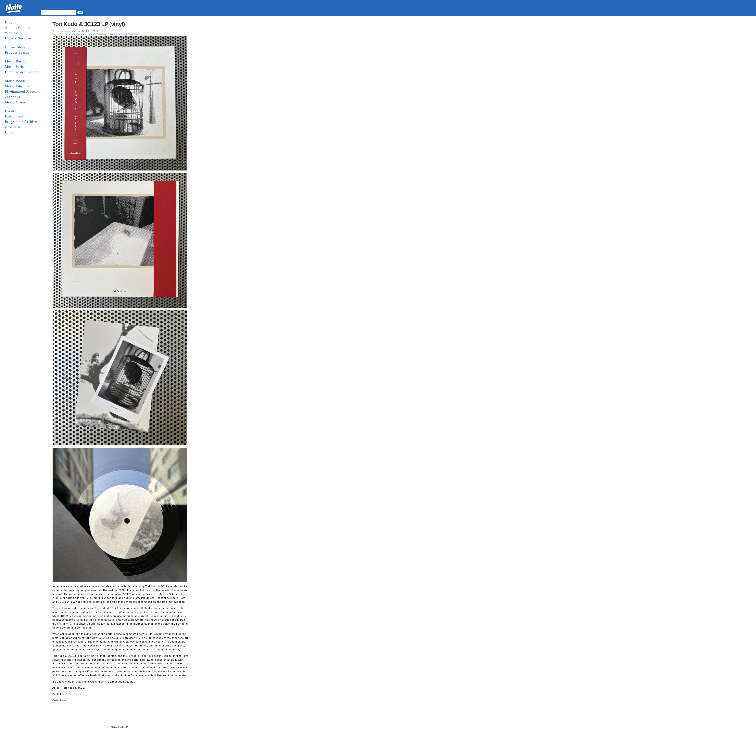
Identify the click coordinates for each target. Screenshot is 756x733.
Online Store (15, 47)
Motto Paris (14, 67)
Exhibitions (14, 116)
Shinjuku (102, 34)
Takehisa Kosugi (117, 34)
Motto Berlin (15, 61)
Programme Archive (21, 122)
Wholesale (13, 33)
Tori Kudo (133, 34)
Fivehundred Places (20, 91)
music (67, 31)
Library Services (18, 38)
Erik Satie (64, 34)
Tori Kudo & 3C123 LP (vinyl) (88, 24)
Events (10, 111)
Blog (9, 22)
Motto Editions (17, 86)
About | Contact (18, 28)
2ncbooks (12, 97)
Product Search (17, 52)
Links (9, 132)
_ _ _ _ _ (12, 138)
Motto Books (15, 81)
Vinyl (75, 31)
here (63, 700)
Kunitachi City (80, 34)
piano (92, 34)
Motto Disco (15, 102)
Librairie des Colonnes (23, 72)
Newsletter (13, 127)
